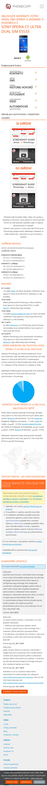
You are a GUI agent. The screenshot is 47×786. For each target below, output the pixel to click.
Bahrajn (6, 308)
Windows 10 (8, 751)
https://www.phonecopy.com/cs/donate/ (18, 677)
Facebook (7, 735)
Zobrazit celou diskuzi (14, 691)
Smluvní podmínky (11, 764)
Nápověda (8, 714)
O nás (6, 724)
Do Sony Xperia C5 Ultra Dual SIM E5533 (23, 181)
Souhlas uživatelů (10, 768)
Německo (6, 342)
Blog (5, 731)
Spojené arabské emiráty (20, 314)
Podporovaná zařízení (12, 707)
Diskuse (7, 711)
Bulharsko (14, 325)
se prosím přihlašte (27, 567)
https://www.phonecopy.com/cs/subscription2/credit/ (23, 683)
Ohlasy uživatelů (10, 727)
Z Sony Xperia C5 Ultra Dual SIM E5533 (23, 136)
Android (7, 744)
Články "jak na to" (10, 704)
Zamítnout (26, 782)
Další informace (37, 778)
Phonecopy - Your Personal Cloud (18, 6)
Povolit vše (12, 782)
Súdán (12, 291)
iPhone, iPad (8, 748)
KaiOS (6, 755)
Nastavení (39, 782)
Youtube (15, 735)
